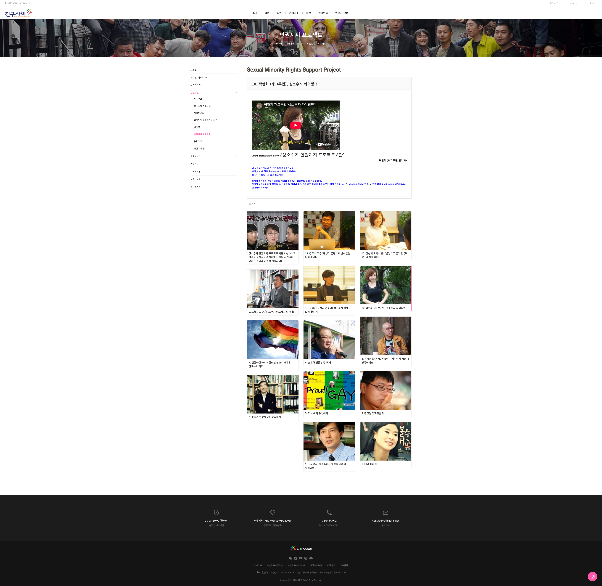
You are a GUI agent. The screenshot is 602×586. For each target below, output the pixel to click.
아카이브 (323, 13)
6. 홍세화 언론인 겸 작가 (318, 362)
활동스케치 (195, 186)
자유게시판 (195, 171)
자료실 (193, 69)
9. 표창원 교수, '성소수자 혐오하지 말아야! (271, 311)
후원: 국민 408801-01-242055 (17, 3)
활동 (267, 13)
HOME (279, 43)
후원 (308, 13)
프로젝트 (301, 43)
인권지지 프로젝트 (317, 43)
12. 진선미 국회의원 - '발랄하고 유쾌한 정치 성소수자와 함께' (385, 255)
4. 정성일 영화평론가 (373, 413)
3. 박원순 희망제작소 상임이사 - (266, 417)
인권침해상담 (342, 13)
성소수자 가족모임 (202, 106)
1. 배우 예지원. (370, 464)
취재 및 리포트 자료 (199, 77)
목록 (253, 203)
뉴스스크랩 (195, 85)
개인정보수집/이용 (296, 565)
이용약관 (258, 565)
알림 (279, 13)
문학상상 (198, 141)
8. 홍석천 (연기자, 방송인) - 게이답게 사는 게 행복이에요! (385, 360)
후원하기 (331, 565)
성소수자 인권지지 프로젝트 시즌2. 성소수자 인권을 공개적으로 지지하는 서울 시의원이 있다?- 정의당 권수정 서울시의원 (272, 257)
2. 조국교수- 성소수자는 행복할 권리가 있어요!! (325, 466)
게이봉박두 (199, 113)
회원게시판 (195, 179)
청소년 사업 (214, 156)
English (555, 3)
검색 (594, 3)
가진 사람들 (199, 148)
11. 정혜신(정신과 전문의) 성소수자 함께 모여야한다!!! (326, 309)
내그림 (197, 127)
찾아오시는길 (316, 565)
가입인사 (194, 163)
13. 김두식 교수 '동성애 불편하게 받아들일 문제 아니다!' (327, 255)
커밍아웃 (294, 13)
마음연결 (344, 565)
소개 (255, 13)
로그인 (574, 3)
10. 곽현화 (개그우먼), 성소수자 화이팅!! (383, 308)
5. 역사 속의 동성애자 (316, 413)
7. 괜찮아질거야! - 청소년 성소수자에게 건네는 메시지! (269, 364)
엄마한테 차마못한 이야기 (205, 120)
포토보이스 (199, 99)
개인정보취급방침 (275, 565)
